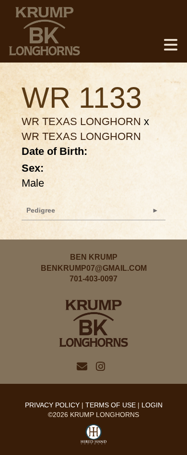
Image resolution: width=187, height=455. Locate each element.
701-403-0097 (93, 279)
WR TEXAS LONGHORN (81, 121)
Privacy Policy (52, 405)
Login (152, 405)
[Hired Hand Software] (94, 434)
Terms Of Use (110, 405)
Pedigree (40, 210)
